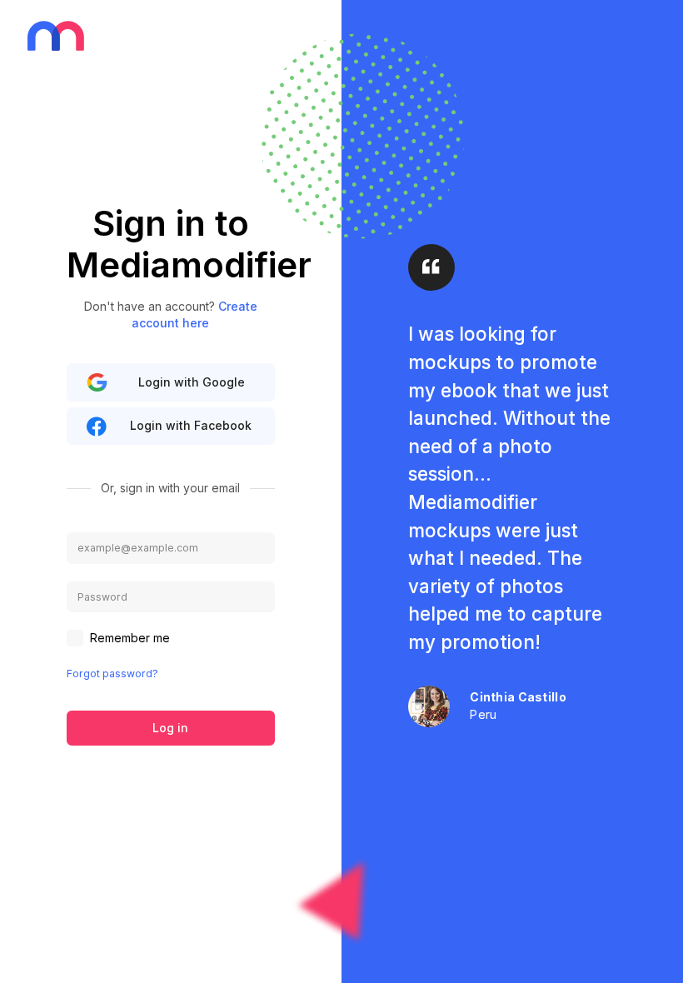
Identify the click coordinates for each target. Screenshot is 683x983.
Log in (170, 728)
